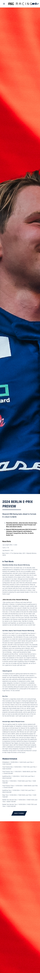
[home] (20, 4)
